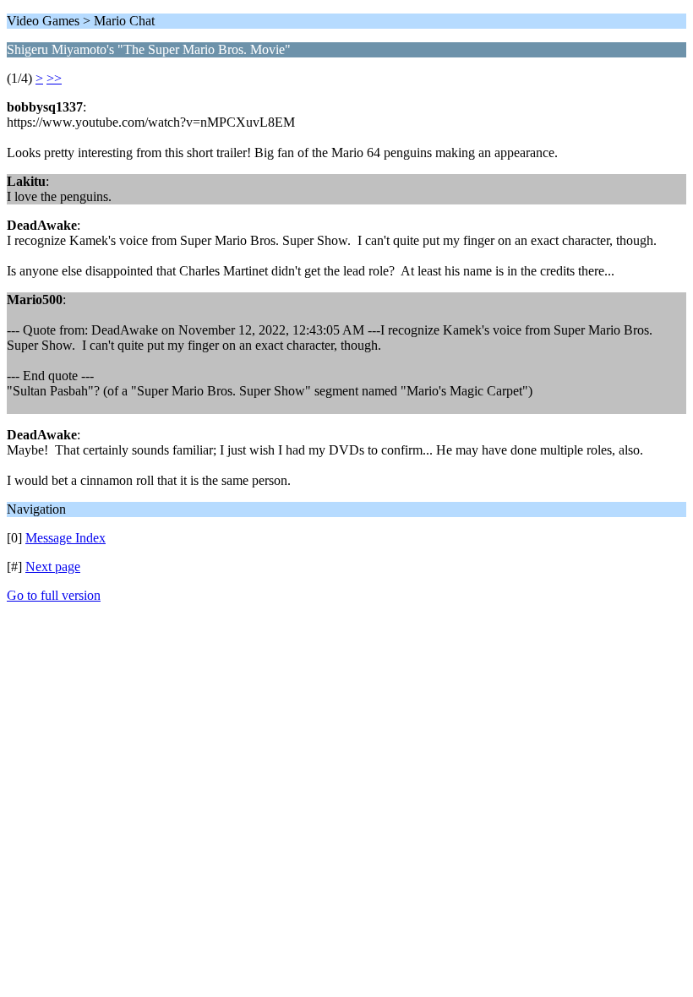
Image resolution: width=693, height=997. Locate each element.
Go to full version (54, 595)
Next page (52, 566)
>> (54, 78)
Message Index (65, 538)
